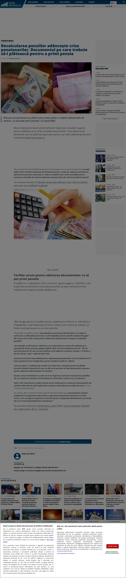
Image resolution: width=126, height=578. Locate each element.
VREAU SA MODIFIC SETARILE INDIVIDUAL (112, 552)
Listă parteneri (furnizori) (65, 553)
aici (18, 562)
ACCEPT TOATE (112, 546)
